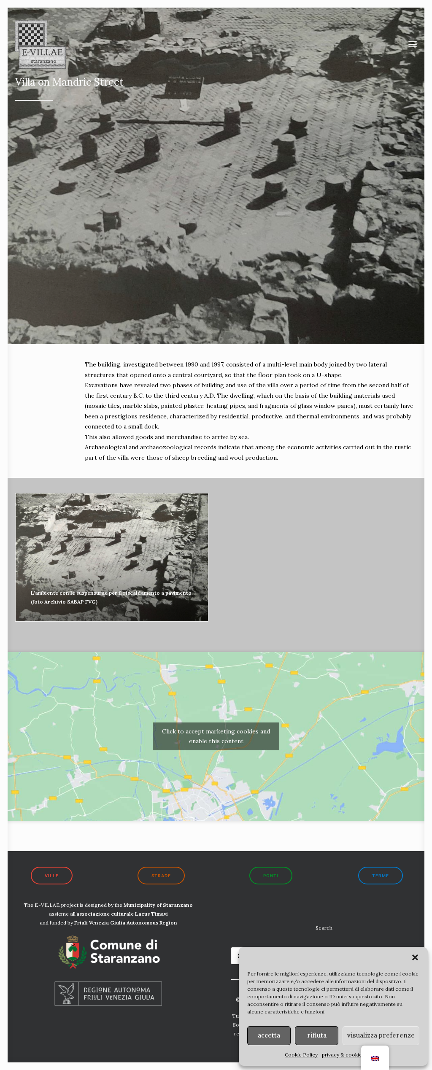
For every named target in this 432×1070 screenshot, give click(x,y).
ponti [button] (270, 875)
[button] (415, 957)
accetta (269, 1035)
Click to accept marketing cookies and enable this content (216, 736)
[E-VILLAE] (40, 44)
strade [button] (161, 875)
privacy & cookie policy (350, 1054)
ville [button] (52, 875)
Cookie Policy (301, 1054)
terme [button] (380, 875)
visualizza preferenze (381, 1035)
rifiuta (317, 1035)
